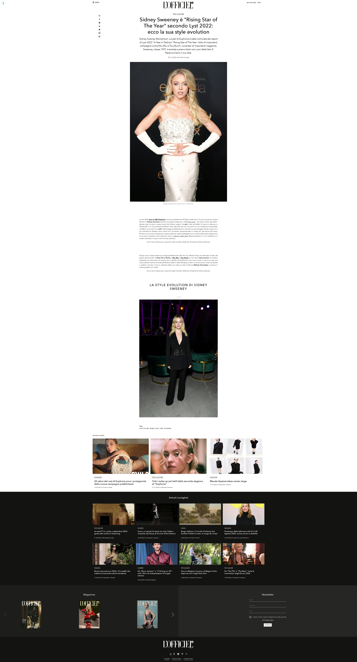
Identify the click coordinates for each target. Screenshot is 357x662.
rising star (154, 428)
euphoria (167, 428)
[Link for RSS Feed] (186, 654)
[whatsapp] (99, 33)
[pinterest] (99, 23)
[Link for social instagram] (178, 654)
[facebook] (99, 19)
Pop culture (178, 14)
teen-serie (192, 222)
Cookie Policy (188, 659)
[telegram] (99, 36)
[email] (99, 16)
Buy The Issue (251, 2)
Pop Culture (144, 428)
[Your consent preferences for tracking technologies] (3, 3)
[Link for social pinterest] (182, 654)
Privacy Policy (269, 620)
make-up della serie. (180, 236)
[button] (215, 358)
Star (161, 428)
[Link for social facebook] (174, 654)
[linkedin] (99, 26)
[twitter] (99, 30)
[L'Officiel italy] (178, 5)
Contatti (167, 659)
